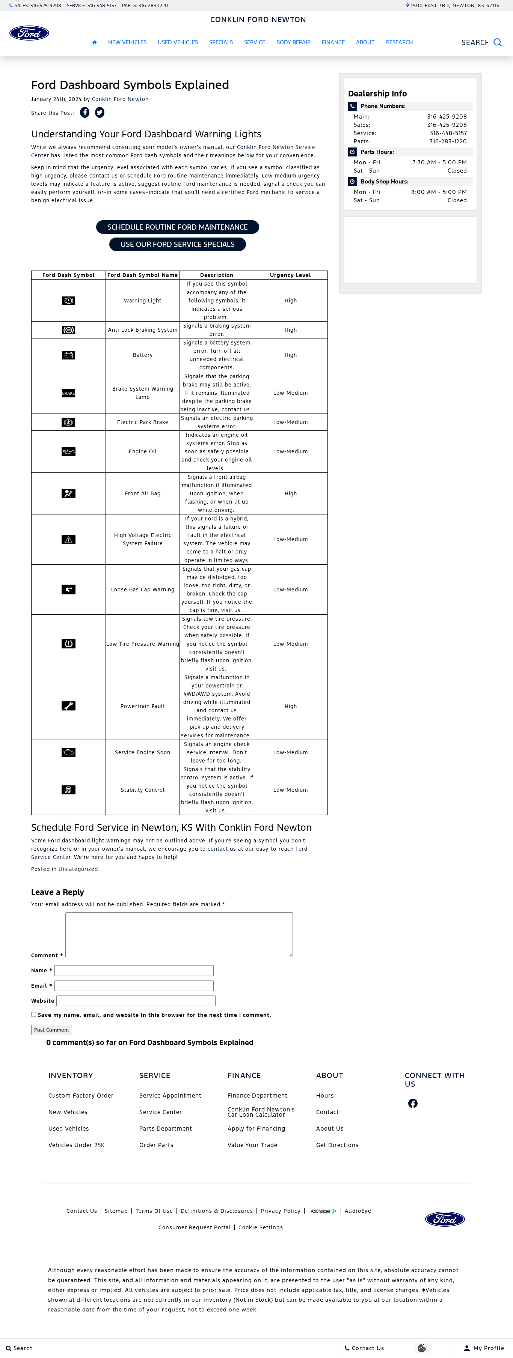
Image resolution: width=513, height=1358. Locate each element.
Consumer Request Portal (194, 1227)
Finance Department (258, 1095)
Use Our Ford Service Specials (178, 244)
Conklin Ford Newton (120, 99)
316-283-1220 (448, 141)
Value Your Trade (253, 1145)
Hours (325, 1095)
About (365, 42)
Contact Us (81, 1211)
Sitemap (116, 1211)
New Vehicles (127, 42)
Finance (333, 42)
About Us (330, 1128)
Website (42, 1000)
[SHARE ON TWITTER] (99, 112)
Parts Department (165, 1128)
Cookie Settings (260, 1227)
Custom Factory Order (81, 1095)
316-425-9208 (447, 116)
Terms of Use (154, 1211)
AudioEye (358, 1211)
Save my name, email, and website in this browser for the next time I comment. (154, 1015)
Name (42, 970)
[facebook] (413, 1103)
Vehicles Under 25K (76, 1145)
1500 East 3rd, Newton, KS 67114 (455, 6)
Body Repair (293, 42)
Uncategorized (78, 869)
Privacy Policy (281, 1211)
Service (254, 42)
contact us (222, 848)
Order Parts (156, 1145)
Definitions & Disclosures (217, 1211)
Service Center (160, 1112)
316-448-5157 (448, 133)
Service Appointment (170, 1095)
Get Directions (337, 1145)
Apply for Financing (256, 1128)
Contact (327, 1112)
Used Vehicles (178, 42)
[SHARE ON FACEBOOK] (84, 112)
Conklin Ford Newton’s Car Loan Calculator (261, 1112)
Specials (221, 42)
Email (42, 985)
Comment (47, 955)
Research (399, 43)
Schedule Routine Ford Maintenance (177, 227)
